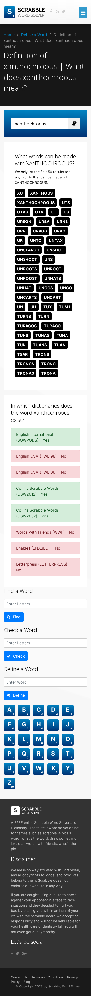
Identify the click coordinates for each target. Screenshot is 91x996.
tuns (22, 335)
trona (48, 373)
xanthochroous (36, 202)
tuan (60, 344)
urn (21, 231)
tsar (22, 354)
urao (60, 231)
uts (66, 202)
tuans (40, 344)
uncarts (27, 297)
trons (42, 354)
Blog (27, 982)
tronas (25, 373)
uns (48, 259)
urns (62, 221)
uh (33, 306)
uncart (52, 297)
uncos (46, 287)
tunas (42, 335)
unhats (52, 278)
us (66, 212)
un (20, 306)
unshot (55, 250)
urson (24, 221)
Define (17, 695)
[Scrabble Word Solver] (25, 11)
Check (18, 656)
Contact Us (19, 977)
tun (21, 344)
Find (15, 616)
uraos (40, 231)
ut (53, 212)
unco (66, 287)
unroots (27, 269)
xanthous (41, 193)
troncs (25, 363)
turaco (52, 325)
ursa (44, 221)
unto (35, 240)
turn (43, 316)
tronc (48, 363)
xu (20, 193)
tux (47, 306)
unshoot (27, 259)
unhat (24, 287)
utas (22, 212)
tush (64, 306)
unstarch (28, 250)
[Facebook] (12, 953)
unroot (52, 269)
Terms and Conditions (47, 977)
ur (20, 240)
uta (39, 212)
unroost (27, 278)
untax (56, 240)
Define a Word (34, 34)
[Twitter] (17, 953)
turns (24, 316)
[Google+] (24, 953)
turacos (27, 325)
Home (9, 34)
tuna (62, 335)
